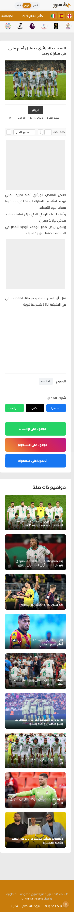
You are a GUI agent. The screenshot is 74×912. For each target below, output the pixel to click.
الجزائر (35, 110)
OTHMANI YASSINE (32, 898)
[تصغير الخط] (48, 132)
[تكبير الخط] (40, 132)
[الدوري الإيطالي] (53, 15)
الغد (19, 5)
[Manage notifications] (66, 904)
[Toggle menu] (7, 6)
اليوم (26, 5)
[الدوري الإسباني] (61, 15)
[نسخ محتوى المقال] (8, 132)
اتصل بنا (14, 906)
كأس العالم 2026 (32, 15)
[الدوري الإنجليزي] (69, 15)
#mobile (46, 381)
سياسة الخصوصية (54, 906)
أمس (35, 5)
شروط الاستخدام (31, 906)
